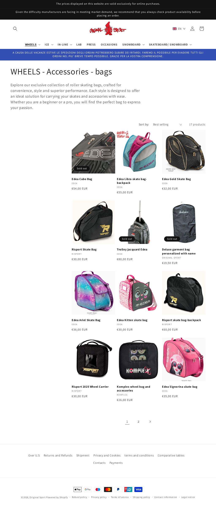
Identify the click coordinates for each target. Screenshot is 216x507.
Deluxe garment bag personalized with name (179, 251)
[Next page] (150, 421)
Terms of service (120, 497)
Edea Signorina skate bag (179, 387)
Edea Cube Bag (82, 179)
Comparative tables (171, 455)
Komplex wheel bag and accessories (133, 388)
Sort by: (144, 124)
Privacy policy (99, 497)
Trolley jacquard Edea (132, 249)
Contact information (165, 497)
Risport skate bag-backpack (181, 320)
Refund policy (79, 497)
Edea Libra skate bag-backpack (132, 181)
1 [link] (127, 421)
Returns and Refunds (58, 455)
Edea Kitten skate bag (132, 320)
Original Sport (38, 497)
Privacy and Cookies (106, 455)
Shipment (83, 455)
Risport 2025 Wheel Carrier (90, 387)
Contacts (99, 463)
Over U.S (34, 455)
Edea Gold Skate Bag (176, 179)
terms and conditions (139, 455)
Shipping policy (141, 497)
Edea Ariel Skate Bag (86, 320)
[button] (15, 28)
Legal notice (188, 497)
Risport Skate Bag (84, 249)
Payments (116, 463)
